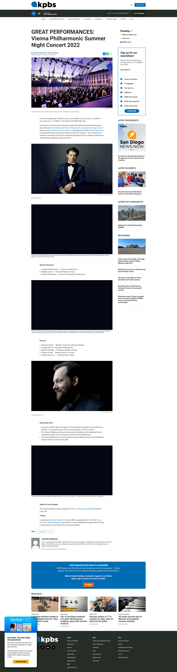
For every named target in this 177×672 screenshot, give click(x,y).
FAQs (94, 651)
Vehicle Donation (123, 657)
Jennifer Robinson (40, 53)
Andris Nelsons (55, 128)
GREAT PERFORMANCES (51, 522)
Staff (68, 664)
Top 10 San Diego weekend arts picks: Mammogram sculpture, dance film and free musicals (73, 620)
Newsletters (70, 644)
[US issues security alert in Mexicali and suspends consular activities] (132, 604)
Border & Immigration (124, 614)
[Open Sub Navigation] (47, 19)
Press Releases (71, 657)
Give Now (140, 5)
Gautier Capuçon (95, 130)
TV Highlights (42, 531)
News (43, 19)
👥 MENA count (125, 42)
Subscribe (131, 111)
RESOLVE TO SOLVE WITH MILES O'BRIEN (130, 226)
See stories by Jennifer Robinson (54, 549)
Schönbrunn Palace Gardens (60, 130)
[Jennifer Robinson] (35, 543)
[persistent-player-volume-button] (39, 13)
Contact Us (96, 647)
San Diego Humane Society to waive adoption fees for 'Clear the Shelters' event (44, 618)
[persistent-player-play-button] (33, 13)
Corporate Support (123, 641)
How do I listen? (97, 654)
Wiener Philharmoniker (59, 520)
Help (132, 19)
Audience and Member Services (101, 641)
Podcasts (98, 19)
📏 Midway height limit (128, 35)
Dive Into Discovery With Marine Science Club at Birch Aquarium (130, 193)
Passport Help (97, 657)
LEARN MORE (20, 661)
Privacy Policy (71, 661)
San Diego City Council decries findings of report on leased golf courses (130, 288)
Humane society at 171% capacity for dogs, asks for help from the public (101, 618)
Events (123, 19)
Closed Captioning (98, 644)
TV (51, 531)
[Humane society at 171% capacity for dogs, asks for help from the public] (103, 604)
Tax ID (120, 654)
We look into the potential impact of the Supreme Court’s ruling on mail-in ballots (131, 158)
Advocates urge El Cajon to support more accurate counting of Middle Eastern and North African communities (131, 299)
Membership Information (125, 647)
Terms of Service (71, 667)
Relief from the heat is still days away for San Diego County (132, 270)
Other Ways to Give (123, 651)
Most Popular (124, 235)
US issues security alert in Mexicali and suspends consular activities (130, 618)
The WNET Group (95, 520)
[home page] (43, 4)
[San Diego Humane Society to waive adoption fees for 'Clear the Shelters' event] (45, 604)
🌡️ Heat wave (125, 38)
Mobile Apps (70, 654)
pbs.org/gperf (87, 509)
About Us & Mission (72, 641)
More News (36, 594)
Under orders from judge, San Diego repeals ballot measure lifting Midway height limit (131, 261)
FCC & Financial (71, 651)
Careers (69, 647)
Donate (88, 585)
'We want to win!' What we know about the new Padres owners (129, 279)
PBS (80, 509)
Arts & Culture (73, 19)
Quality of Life (35, 614)
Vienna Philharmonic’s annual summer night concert (84, 128)
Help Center (96, 661)
